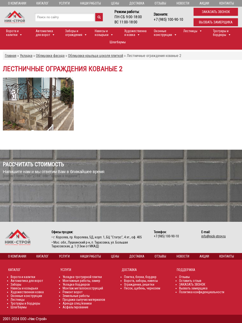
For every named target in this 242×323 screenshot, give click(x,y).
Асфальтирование (75, 307)
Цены (115, 3)
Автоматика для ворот (44, 33)
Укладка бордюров (76, 284)
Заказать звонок (216, 12)
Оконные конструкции (163, 33)
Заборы (16, 284)
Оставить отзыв (190, 281)
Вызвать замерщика (216, 22)
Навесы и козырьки (101, 33)
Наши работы (90, 3)
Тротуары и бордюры (221, 33)
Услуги (64, 3)
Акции (204, 3)
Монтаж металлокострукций (83, 288)
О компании (17, 3)
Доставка (136, 3)
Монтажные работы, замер (81, 281)
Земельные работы (76, 296)
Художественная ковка (135, 33)
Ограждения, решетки (139, 284)
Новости (183, 3)
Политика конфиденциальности (201, 292)
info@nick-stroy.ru (213, 236)
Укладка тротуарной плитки (82, 277)
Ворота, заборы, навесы (141, 281)
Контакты (226, 3)
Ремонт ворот (72, 292)
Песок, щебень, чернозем (142, 288)
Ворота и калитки (12, 33)
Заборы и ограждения (73, 33)
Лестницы (190, 31)
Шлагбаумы (118, 42)
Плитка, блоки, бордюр (140, 277)
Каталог (42, 3)
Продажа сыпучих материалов (84, 299)
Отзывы (160, 3)
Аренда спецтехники (77, 303)
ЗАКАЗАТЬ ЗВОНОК (192, 284)
